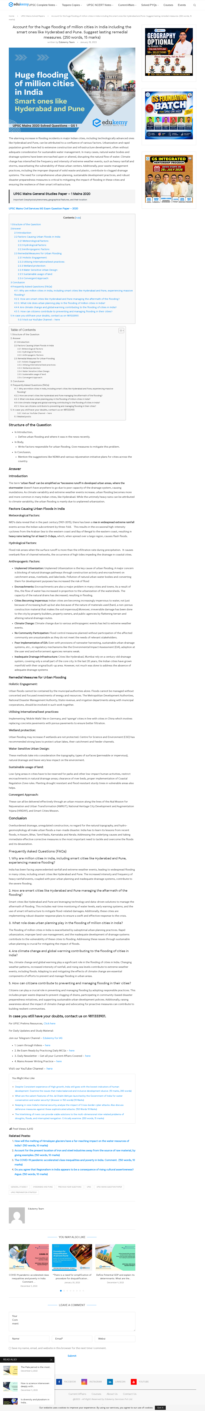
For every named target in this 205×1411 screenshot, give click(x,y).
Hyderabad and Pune (43, 1187)
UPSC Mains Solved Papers (33, 16)
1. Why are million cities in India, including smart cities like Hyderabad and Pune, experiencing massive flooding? (65, 390)
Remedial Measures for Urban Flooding (38, 253)
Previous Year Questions (69, 1187)
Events (182, 5)
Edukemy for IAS (52, 1038)
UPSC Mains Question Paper (109, 1187)
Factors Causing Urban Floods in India (37, 237)
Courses (168, 5)
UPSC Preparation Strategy (24, 1192)
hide (78, 218)
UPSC (89, 1187)
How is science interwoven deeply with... (35, 1385)
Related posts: (24, 417)
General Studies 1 (19, 1187)
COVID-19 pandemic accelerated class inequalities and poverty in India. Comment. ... (29, 1278)
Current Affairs (126, 5)
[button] (13, 1267)
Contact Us (129, 1394)
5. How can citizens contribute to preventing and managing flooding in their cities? (63, 311)
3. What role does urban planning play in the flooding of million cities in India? (59, 303)
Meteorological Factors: (33, 241)
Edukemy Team (67, 42)
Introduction (22, 233)
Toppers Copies (71, 5)
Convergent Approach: (33, 278)
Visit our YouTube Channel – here (39, 320)
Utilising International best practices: (41, 262)
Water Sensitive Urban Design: (38, 270)
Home (11, 16)
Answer (16, 228)
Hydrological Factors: (32, 245)
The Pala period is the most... (36, 1367)
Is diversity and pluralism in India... (35, 1401)
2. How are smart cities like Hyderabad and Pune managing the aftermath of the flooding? (67, 299)
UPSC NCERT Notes (99, 5)
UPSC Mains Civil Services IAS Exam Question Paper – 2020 (43, 208)
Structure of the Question (26, 224)
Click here (49, 1023)
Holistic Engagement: (32, 257)
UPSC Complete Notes (42, 5)
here (47, 1045)
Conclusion (18, 282)
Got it (160, 1408)
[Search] (194, 5)
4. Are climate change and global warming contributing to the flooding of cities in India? (65, 307)
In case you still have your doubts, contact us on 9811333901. (45, 316)
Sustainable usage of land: (35, 274)
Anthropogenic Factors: (34, 249)
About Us (112, 1394)
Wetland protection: (32, 266)
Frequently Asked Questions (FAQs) (31, 287)
